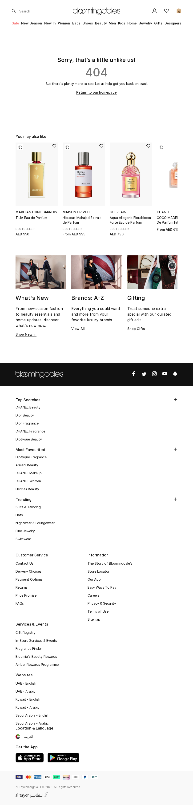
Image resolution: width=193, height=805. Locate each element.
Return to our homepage (96, 92)
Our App (94, 579)
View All (78, 329)
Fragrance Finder (29, 648)
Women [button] (64, 23)
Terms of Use (98, 611)
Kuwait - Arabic (28, 707)
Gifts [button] (158, 23)
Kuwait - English (28, 699)
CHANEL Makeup (29, 473)
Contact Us (24, 563)
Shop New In (26, 334)
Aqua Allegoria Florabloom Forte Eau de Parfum (130, 220)
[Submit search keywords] (14, 11)
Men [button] (112, 23)
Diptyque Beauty (29, 439)
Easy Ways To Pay (102, 587)
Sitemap (94, 619)
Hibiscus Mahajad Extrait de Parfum (82, 220)
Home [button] (132, 23)
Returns (22, 587)
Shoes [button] (88, 23)
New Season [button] (31, 23)
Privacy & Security (102, 603)
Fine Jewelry (25, 531)
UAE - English (26, 683)
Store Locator (98, 571)
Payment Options (29, 579)
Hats (19, 515)
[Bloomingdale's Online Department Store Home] (96, 10)
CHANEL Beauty (28, 407)
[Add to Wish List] (54, 146)
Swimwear (23, 539)
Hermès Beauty (27, 489)
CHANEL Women (28, 481)
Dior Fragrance (27, 423)
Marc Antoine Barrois (36, 212)
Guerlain (118, 212)
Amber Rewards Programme (37, 664)
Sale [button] (15, 23)
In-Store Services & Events (36, 640)
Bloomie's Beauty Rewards (36, 656)
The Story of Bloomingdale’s (110, 563)
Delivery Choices (28, 571)
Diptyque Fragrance (31, 457)
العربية (28, 736)
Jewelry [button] (145, 23)
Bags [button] (76, 23)
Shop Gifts (136, 329)
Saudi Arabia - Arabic (32, 723)
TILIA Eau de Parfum (31, 218)
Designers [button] (173, 23)
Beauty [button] (101, 23)
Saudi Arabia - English (32, 715)
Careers (94, 595)
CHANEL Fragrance (30, 431)
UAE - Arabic (26, 691)
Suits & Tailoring (28, 507)
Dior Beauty (25, 415)
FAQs (20, 603)
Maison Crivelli (77, 212)
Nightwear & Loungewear (35, 523)
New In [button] (50, 23)
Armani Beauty (27, 465)
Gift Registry (26, 632)
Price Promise (26, 595)
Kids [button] (121, 23)
